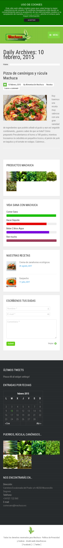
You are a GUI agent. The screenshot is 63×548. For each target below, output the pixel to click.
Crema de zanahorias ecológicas (34, 262)
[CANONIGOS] (21, 176)
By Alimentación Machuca (33, 85)
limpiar (51, 343)
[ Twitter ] (37, 545)
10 (12, 411)
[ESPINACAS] (31, 176)
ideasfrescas (41, 541)
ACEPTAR (31, 20)
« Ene (7, 423)
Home (5, 64)
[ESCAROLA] (52, 176)
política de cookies (31, 14)
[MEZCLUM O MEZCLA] (11, 186)
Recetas (49, 85)
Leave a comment (11, 88)
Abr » (39, 423)
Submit (11, 343)
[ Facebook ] (27, 545)
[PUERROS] (11, 176)
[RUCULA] (42, 176)
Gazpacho (24, 278)
